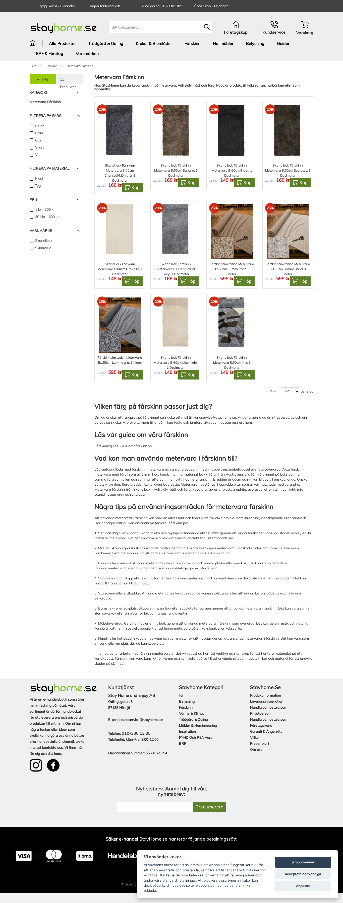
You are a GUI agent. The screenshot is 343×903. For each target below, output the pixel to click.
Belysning (187, 701)
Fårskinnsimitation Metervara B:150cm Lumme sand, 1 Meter (288, 269)
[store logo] (64, 28)
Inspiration (187, 731)
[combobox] (160, 27)
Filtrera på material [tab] (50, 168)
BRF (182, 743)
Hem (33, 66)
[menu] (171, 48)
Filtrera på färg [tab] (46, 115)
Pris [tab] (34, 199)
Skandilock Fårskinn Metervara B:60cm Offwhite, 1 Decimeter (120, 269)
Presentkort (259, 743)
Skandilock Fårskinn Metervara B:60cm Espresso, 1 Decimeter (288, 170)
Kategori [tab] (38, 92)
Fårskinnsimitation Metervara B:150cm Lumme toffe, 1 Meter (232, 269)
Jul (181, 695)
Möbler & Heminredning (198, 725)
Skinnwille (42, 248)
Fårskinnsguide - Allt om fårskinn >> (123, 446)
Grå (37, 140)
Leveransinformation (266, 701)
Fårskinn (52, 66)
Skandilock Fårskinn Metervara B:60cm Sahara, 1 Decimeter (176, 170)
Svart (39, 147)
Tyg (37, 185)
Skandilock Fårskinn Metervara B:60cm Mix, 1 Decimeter (232, 362)
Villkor (255, 737)
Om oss (256, 749)
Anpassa (303, 886)
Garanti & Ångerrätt (266, 731)
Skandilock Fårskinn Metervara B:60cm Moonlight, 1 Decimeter (176, 362)
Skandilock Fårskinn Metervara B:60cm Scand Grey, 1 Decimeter (176, 269)
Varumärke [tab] (41, 230)
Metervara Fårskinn (45, 102)
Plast (38, 178)
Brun (38, 133)
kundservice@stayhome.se (214, 417)
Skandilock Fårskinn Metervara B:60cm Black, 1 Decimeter (232, 170)
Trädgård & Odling (193, 719)
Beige (39, 126)
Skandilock (43, 240)
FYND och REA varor (196, 737)
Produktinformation (265, 695)
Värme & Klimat (191, 713)
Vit (37, 154)
